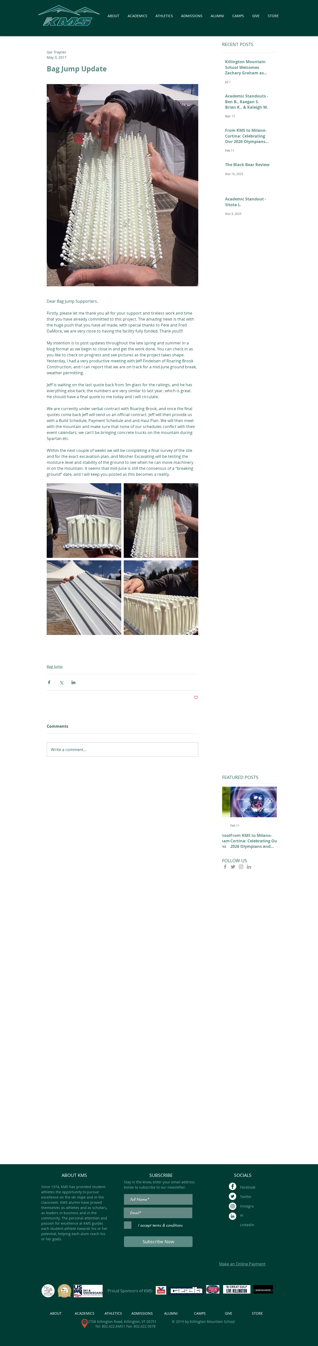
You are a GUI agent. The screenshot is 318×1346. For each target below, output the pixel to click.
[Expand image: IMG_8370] (161, 520)
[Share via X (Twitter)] (61, 682)
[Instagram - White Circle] (232, 1206)
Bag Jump (55, 666)
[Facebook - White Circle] (232, 1186)
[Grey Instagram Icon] (241, 867)
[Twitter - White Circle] (232, 1196)
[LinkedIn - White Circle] (232, 1216)
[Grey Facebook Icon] (225, 867)
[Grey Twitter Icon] (233, 867)
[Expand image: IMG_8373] (84, 597)
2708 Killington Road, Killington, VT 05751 (122, 1321)
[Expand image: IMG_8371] (84, 520)
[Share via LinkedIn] (73, 682)
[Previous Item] (230, 802)
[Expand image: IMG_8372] (161, 597)
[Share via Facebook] (49, 682)
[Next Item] (268, 802)
